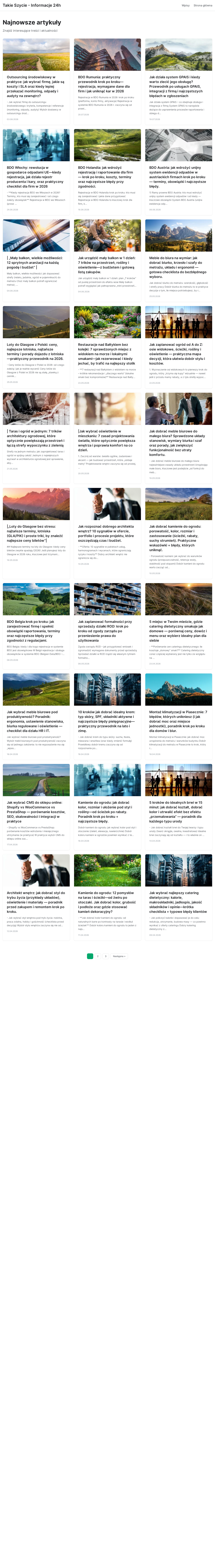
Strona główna (203, 5)
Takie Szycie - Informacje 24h (32, 5)
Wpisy (186, 5)
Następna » (119, 956)
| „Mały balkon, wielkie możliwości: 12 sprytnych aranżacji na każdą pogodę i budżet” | (35, 262)
